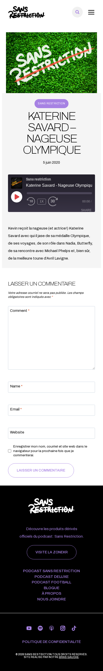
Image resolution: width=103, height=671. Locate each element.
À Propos (51, 593)
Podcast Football (51, 582)
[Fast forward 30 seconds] (56, 201)
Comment (20, 311)
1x (42, 201)
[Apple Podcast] (51, 628)
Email (16, 409)
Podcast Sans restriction (51, 571)
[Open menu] (91, 12)
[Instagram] (63, 628)
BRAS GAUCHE (69, 657)
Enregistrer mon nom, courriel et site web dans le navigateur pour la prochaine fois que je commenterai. (50, 450)
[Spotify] (40, 628)
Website (17, 432)
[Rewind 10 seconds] (31, 201)
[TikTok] (74, 628)
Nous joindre (51, 599)
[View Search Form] (77, 12)
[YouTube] (29, 628)
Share (86, 210)
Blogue (52, 588)
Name (16, 386)
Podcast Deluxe (51, 577)
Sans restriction (51, 103)
